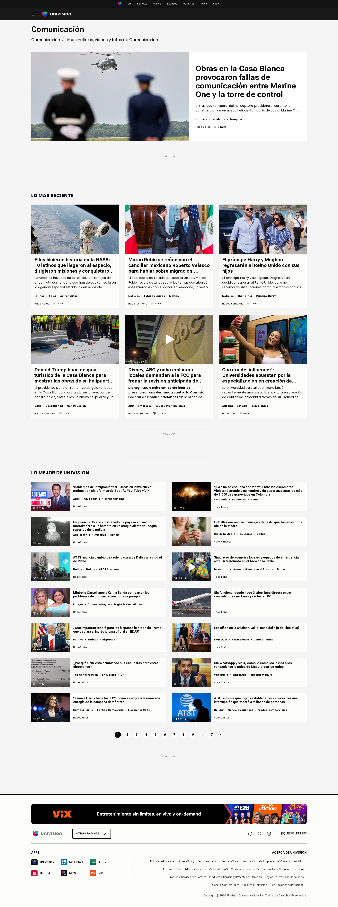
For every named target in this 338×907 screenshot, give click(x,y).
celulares (246, 534)
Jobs (178, 869)
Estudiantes (260, 406)
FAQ (225, 869)
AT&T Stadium (109, 569)
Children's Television (254, 884)
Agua (52, 296)
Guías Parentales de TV (245, 869)
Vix (129, 4)
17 (211, 734)
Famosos (172, 4)
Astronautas (68, 296)
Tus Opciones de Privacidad (287, 884)
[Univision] (56, 14)
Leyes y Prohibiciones (170, 406)
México (174, 296)
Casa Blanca (54, 406)
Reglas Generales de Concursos (284, 877)
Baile (37, 406)
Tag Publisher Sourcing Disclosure (283, 869)
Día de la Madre (224, 534)
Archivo (167, 869)
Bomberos (239, 499)
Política (78, 639)
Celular (219, 710)
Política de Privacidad (162, 861)
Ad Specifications (195, 869)
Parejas (78, 604)
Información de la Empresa (257, 861)
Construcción (76, 406)
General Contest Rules (225, 884)
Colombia (220, 499)
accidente (218, 119)
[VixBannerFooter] (169, 814)
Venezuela (221, 674)
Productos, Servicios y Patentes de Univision (235, 877)
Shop (216, 4)
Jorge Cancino (115, 498)
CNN (123, 674)
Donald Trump (263, 639)
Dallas (260, 534)
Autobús (100, 534)
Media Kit (214, 869)
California (245, 296)
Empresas (145, 406)
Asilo (76, 498)
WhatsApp (240, 674)
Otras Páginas (88, 833)
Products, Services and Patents (187, 877)
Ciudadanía (92, 498)
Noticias (142, 4)
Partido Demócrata (110, 710)
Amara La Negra (99, 604)
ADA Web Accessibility (290, 861)
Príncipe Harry (266, 296)
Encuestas (109, 674)
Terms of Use (229, 861)
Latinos (39, 296)
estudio (242, 406)
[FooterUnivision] (47, 833)
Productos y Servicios (272, 710)
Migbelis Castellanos (128, 604)
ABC (131, 406)
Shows (157, 4)
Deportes (188, 4)
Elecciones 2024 (139, 710)
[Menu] (33, 14)
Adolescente (81, 534)
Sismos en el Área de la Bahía (265, 569)
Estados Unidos (154, 296)
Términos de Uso (207, 861)
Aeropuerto (237, 119)
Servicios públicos (240, 710)
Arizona (227, 406)
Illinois (114, 534)
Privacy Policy (186, 861)
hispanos (108, 639)
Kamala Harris (83, 710)
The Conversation (85, 674)
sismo (254, 499)
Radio (204, 4)
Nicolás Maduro (262, 674)
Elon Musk (221, 639)
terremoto (221, 569)
